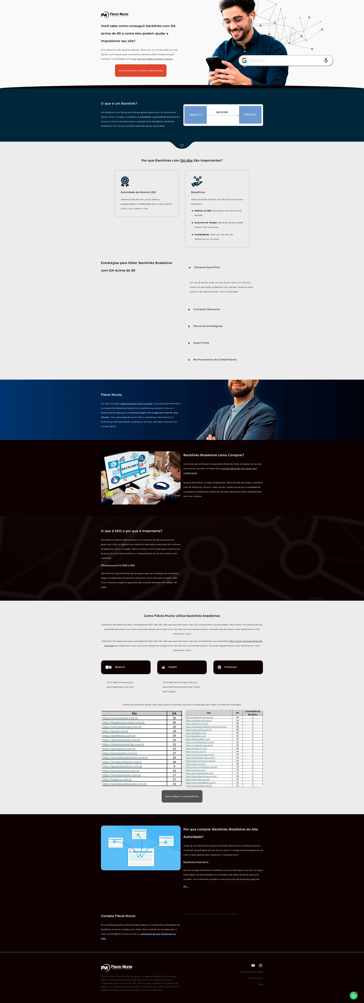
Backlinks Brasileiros (155, 263)
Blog (260, 984)
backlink (109, 112)
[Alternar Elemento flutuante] (354, 995)
